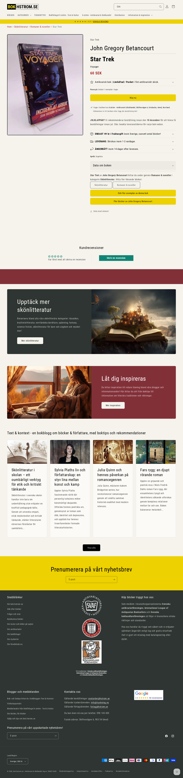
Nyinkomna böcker (15, 619)
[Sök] (160, 7)
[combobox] (139, 7)
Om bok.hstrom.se (15, 604)
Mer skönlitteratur (30, 340)
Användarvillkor (96, 771)
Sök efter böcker (14, 609)
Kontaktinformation (123, 771)
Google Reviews (100, 22)
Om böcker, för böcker (16, 713)
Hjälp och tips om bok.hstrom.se (21, 718)
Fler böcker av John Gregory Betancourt (133, 201)
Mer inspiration (113, 405)
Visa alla (91, 548)
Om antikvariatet (14, 629)
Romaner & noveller (126, 185)
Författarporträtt (14, 703)
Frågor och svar (14, 614)
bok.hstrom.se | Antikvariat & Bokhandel (27, 771)
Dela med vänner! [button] (101, 211)
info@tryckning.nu (100, 702)
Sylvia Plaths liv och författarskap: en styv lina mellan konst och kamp (69, 477)
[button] (24, 15)
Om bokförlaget (13, 634)
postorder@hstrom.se (99, 698)
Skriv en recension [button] (116, 258)
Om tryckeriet (13, 639)
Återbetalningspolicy (66, 771)
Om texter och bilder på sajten (20, 624)
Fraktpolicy (109, 771)
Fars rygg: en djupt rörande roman (155, 472)
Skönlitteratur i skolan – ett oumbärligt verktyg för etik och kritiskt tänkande (26, 479)
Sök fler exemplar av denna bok (133, 193)
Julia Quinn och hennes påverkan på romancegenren (112, 475)
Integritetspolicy (82, 771)
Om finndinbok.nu (15, 644)
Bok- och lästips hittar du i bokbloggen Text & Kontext (30, 698)
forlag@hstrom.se (99, 706)
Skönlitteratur (101, 185)
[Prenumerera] (114, 579)
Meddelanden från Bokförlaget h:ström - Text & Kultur (30, 708)
